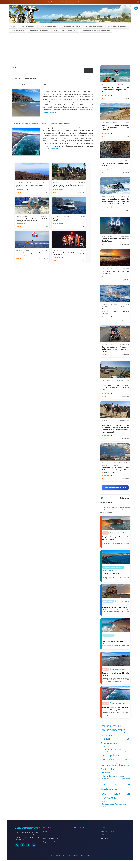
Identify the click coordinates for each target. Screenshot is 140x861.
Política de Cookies (106, 835)
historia (127, 759)
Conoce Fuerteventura (27, 27)
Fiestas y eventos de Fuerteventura (65, 31)
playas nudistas (126, 778)
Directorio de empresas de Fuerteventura (96, 31)
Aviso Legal (104, 838)
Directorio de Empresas (50, 838)
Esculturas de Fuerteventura (70, 27)
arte (129, 723)
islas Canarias (106, 762)
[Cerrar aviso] (138, 2)
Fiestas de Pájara (106, 751)
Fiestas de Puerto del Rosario (112, 749)
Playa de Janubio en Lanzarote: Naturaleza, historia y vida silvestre (42, 123)
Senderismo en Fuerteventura (114, 804)
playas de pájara (105, 778)
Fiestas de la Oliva (107, 746)
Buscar (14, 67)
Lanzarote (127, 762)
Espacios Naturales (17, 31)
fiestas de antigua (107, 735)
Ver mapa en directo (84, 2)
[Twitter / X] (28, 845)
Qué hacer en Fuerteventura (117, 27)
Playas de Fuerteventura (48, 27)
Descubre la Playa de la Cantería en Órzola (32, 84)
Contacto (103, 842)
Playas (45, 831)
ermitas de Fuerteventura (109, 733)
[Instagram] (22, 845)
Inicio (13, 27)
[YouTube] (34, 845)
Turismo (104, 806)
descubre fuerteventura (113, 730)
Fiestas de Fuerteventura (115, 741)
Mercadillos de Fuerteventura (39, 31)
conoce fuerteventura (112, 726)
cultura (128, 726)
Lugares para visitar (49, 842)
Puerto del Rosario (107, 781)
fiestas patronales (112, 755)
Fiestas (45, 835)
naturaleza (106, 773)
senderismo (105, 801)
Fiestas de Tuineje (125, 751)
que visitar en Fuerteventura (115, 796)
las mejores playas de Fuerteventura (115, 767)
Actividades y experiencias (94, 27)
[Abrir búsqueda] (136, 8)
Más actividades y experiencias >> (115, 487)
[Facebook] (17, 845)
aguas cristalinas (107, 723)
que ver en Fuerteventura (115, 787)
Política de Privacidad (107, 831)
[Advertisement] (70, 47)
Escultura (127, 733)
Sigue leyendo (50, 112)
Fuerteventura (108, 759)
